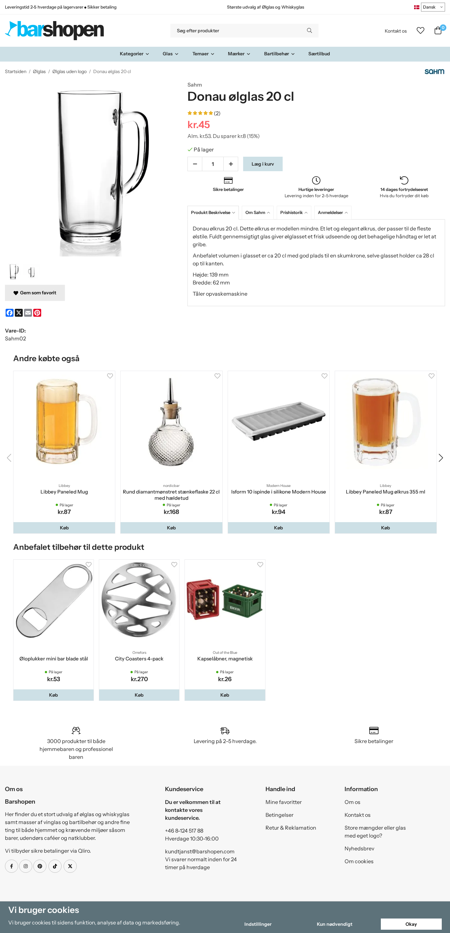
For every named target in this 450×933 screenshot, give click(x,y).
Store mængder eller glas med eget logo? (375, 831)
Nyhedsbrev (359, 848)
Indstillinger (257, 924)
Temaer (200, 54)
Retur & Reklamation (291, 827)
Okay (411, 924)
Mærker (236, 54)
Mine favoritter (284, 802)
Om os (352, 802)
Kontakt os (396, 31)
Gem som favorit (37, 293)
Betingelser (280, 815)
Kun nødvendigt (334, 924)
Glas (168, 54)
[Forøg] (230, 164)
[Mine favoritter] (420, 31)
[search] (309, 31)
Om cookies (359, 861)
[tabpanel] (316, 262)
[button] (64, 527)
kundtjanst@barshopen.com (200, 851)
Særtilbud (319, 54)
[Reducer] (194, 164)
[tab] (214, 212)
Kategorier (131, 54)
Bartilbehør (276, 54)
